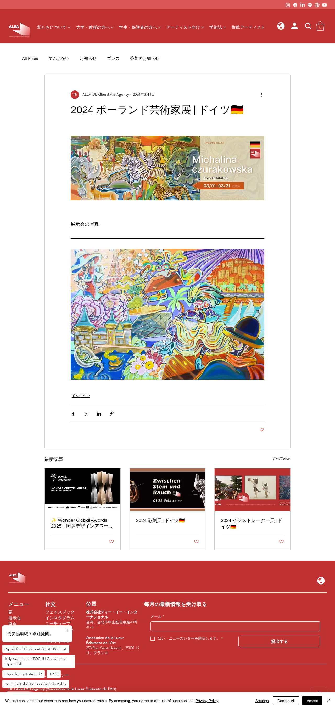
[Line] (309, 5)
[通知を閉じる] (67, 630)
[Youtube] (324, 5)
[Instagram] (288, 5)
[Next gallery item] (258, 314)
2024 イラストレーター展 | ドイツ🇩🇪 (251, 523)
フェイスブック (60, 612)
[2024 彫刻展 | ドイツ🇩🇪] (167, 489)
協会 (12, 623)
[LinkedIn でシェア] (98, 413)
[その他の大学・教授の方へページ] (112, 27)
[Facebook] (295, 5)
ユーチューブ (57, 623)
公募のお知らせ (144, 58)
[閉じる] (329, 700)
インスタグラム (60, 617)
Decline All (286, 700)
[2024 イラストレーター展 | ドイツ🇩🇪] (252, 489)
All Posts (30, 58)
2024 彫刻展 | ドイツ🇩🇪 (160, 520)
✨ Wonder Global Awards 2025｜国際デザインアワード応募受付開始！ (82, 523)
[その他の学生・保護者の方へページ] (159, 27)
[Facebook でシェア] (73, 413)
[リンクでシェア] (111, 413)
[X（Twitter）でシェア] (85, 413)
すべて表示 (281, 458)
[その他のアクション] (261, 95)
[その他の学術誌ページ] (224, 27)
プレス (113, 58)
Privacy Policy (207, 700)
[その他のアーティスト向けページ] (202, 27)
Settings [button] (262, 700)
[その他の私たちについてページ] (69, 27)
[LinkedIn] (302, 5)
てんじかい (58, 58)
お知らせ (88, 58)
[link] (320, 26)
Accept (312, 700)
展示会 (14, 618)
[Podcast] (317, 5)
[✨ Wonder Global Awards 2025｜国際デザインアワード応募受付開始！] (82, 489)
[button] (281, 26)
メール (157, 616)
